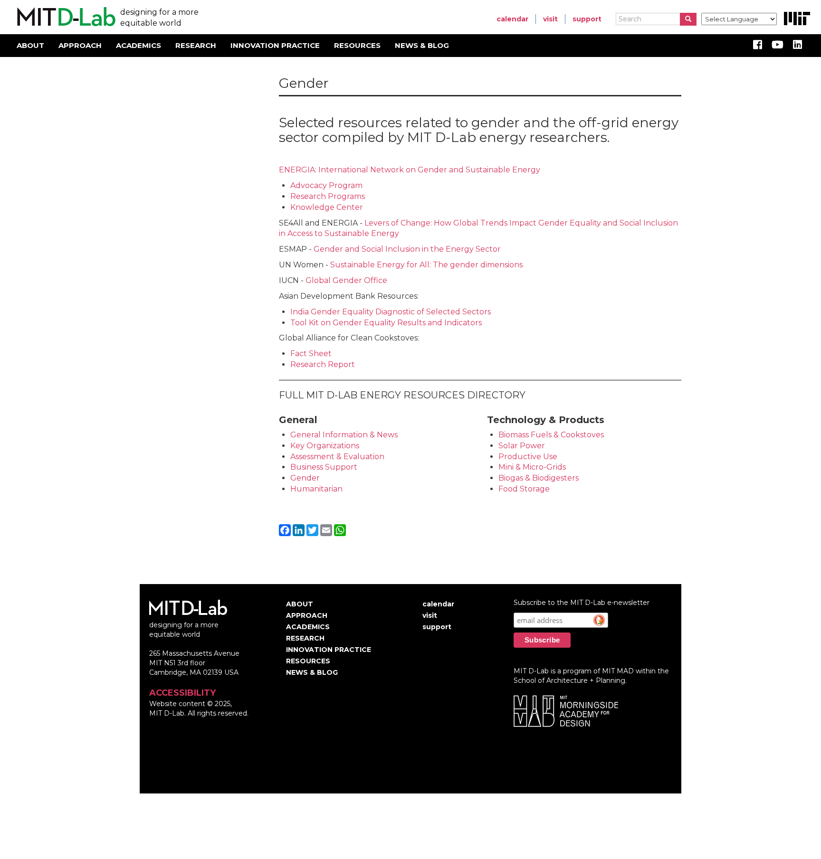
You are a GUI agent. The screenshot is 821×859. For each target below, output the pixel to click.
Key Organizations (324, 445)
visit (550, 19)
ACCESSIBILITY (182, 693)
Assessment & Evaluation (337, 456)
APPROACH (80, 45)
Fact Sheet (311, 353)
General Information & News (344, 434)
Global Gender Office (346, 280)
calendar (512, 19)
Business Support (323, 467)
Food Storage (524, 488)
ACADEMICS (138, 45)
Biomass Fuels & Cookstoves (552, 434)
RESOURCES (357, 45)
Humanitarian (316, 488)
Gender (305, 477)
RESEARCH (195, 45)
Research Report (322, 364)
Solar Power (521, 445)
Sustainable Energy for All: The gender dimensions (426, 264)
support (587, 19)
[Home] (65, 17)
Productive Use (527, 456)
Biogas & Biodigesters (538, 477)
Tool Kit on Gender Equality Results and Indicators (386, 322)
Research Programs (327, 196)
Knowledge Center (326, 207)
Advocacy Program (326, 185)
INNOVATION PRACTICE (275, 45)
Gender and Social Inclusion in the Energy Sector (407, 249)
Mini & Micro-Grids (532, 467)
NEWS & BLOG (422, 45)
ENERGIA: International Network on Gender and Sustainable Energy (409, 169)
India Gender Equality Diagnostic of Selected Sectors (390, 311)
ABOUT (30, 45)
